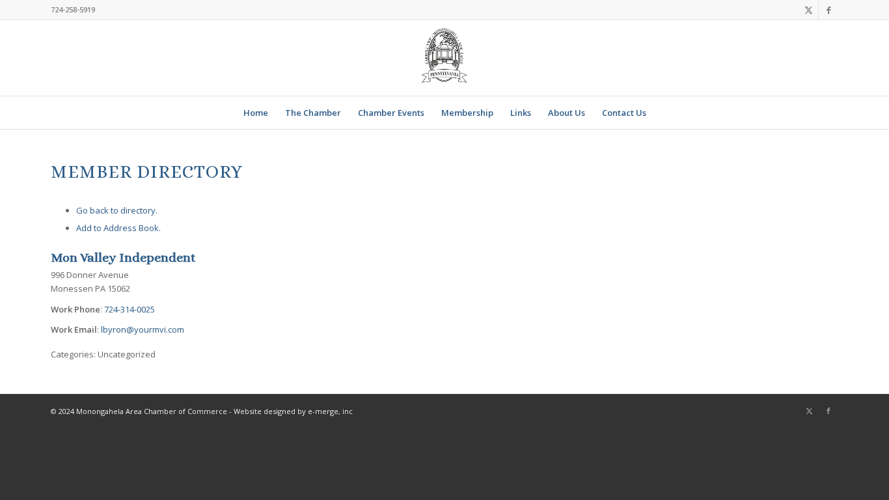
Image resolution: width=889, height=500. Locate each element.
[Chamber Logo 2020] (444, 58)
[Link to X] (808, 10)
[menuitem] (256, 112)
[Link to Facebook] (828, 10)
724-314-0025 (129, 309)
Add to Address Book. (118, 228)
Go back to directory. (116, 210)
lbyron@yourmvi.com (142, 329)
